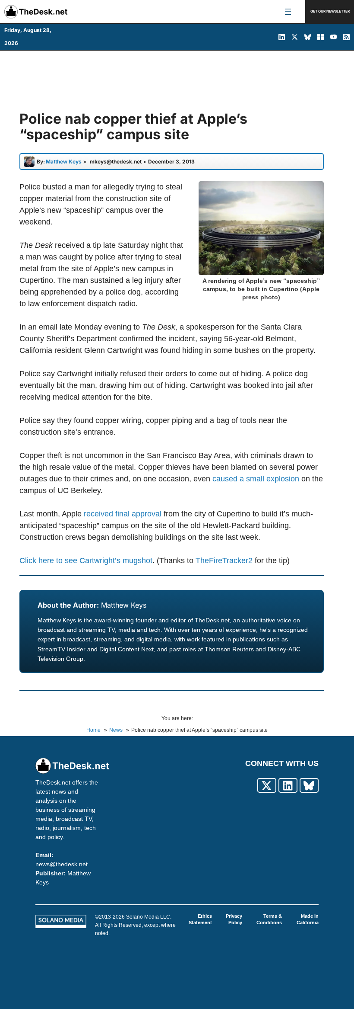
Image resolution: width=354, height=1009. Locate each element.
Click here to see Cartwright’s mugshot (85, 560)
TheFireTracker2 (224, 560)
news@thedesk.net (61, 864)
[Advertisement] (177, 80)
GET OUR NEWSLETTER (330, 11)
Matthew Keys (123, 605)
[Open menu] (288, 11)
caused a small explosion (255, 478)
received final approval (122, 513)
